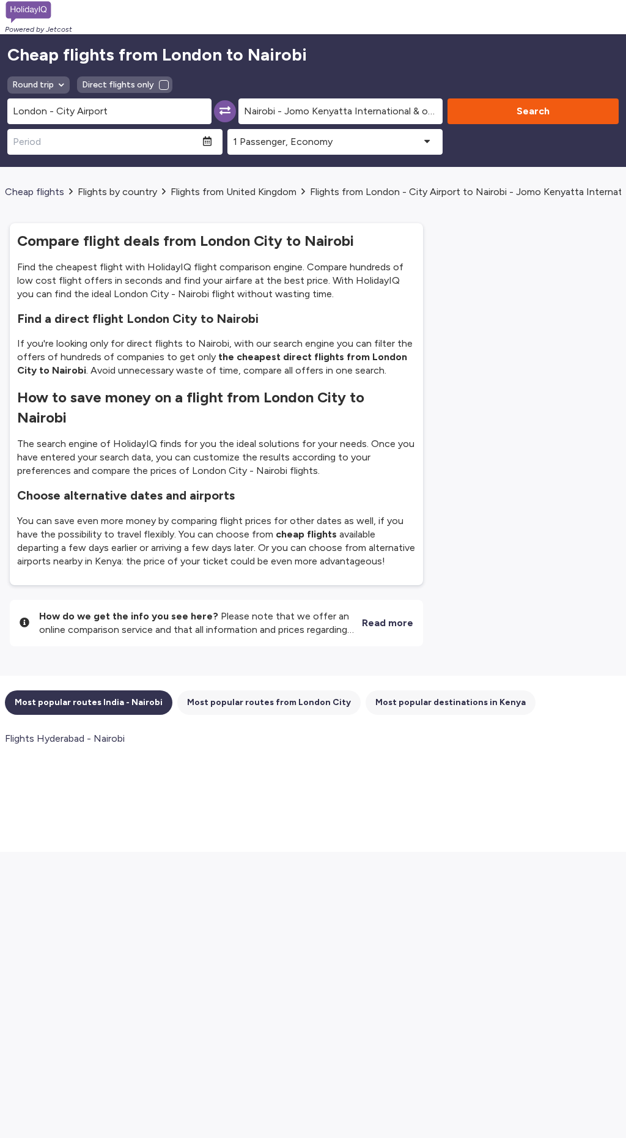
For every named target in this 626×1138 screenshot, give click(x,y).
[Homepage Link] (38, 12)
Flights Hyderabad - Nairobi (65, 738)
